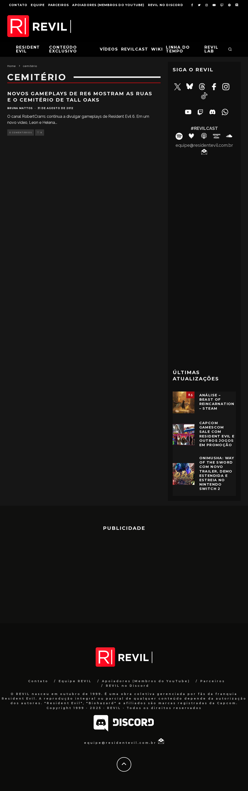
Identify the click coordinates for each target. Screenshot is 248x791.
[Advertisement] (204, 329)
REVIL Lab (211, 49)
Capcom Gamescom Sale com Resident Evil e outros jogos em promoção (217, 434)
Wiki (157, 49)
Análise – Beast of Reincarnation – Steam (216, 402)
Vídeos (109, 49)
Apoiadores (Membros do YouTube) (108, 5)
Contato (18, 5)
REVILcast (134, 49)
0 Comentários (20, 132)
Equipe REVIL (75, 681)
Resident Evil (28, 49)
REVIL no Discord (165, 5)
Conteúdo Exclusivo (63, 49)
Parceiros (58, 5)
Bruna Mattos (20, 108)
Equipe (38, 5)
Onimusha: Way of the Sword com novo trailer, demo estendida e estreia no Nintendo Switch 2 (216, 473)
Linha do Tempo (178, 49)
